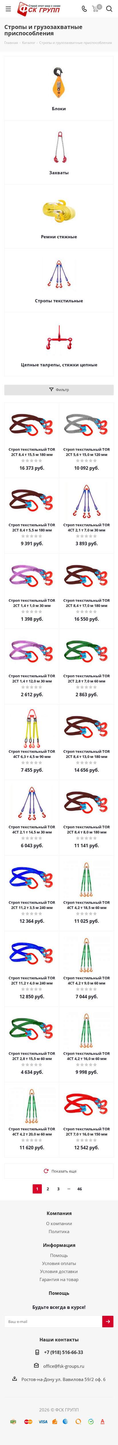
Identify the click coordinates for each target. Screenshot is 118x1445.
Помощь (59, 1255)
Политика (59, 1231)
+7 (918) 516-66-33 (63, 1352)
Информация (59, 1245)
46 (79, 1188)
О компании (59, 1223)
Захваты (59, 172)
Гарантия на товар (59, 1279)
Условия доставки (59, 1271)
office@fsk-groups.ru (63, 1366)
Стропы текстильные (59, 300)
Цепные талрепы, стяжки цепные (59, 364)
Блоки (59, 108)
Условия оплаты (59, 1263)
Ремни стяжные (59, 236)
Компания (59, 1213)
